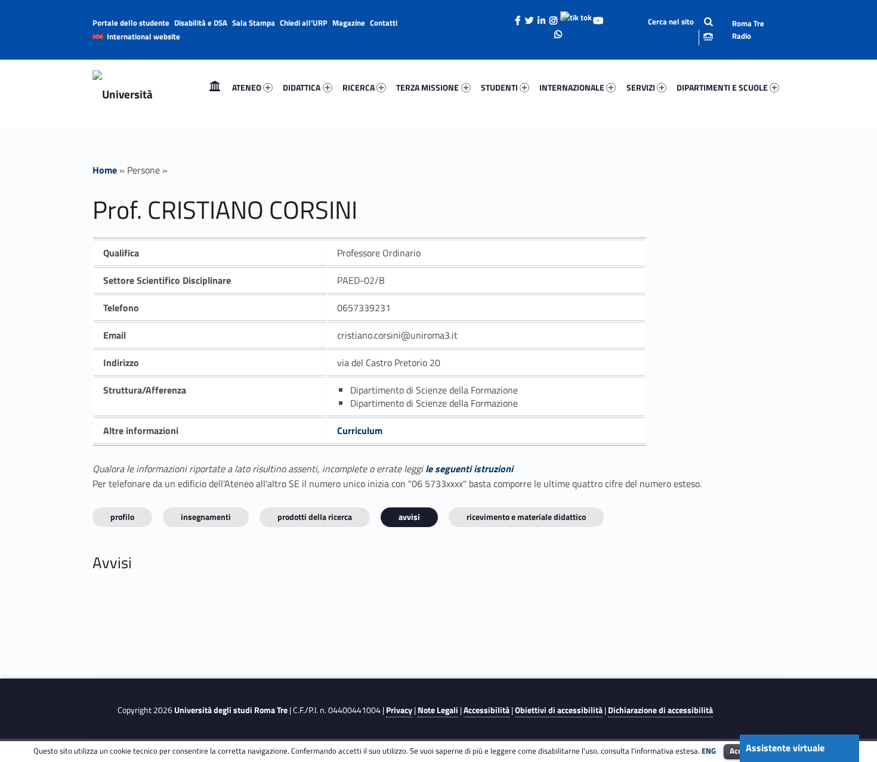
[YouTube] (598, 17)
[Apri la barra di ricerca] (671, 29)
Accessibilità (486, 710)
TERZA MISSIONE (427, 87)
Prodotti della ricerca (314, 516)
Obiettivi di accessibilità (559, 710)
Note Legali (438, 710)
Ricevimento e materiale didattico (526, 516)
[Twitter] (529, 17)
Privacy (399, 710)
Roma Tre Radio (748, 29)
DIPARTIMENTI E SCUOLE (722, 87)
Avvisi (409, 516)
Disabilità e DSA (200, 23)
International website (143, 36)
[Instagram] (553, 17)
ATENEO (246, 87)
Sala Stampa (253, 23)
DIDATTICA (301, 87)
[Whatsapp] (557, 31)
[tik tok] (576, 16)
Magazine (348, 23)
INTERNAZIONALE (571, 87)
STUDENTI (499, 87)
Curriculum (359, 430)
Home (215, 87)
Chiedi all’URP (304, 23)
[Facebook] (517, 17)
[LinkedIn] (541, 17)
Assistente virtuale (785, 748)
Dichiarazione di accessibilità (660, 710)
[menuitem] (215, 87)
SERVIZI (640, 87)
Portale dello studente (130, 23)
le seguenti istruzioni (469, 468)
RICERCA (358, 87)
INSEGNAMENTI (206, 516)
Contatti (383, 23)
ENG (709, 751)
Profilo (122, 516)
